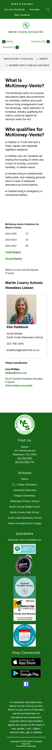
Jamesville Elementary (24, 490)
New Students (22, 15)
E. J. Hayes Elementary (24, 484)
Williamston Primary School (24, 501)
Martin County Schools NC (18, 59)
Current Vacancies (14, 9)
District (24, 479)
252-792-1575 (24, 458)
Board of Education (22, 3)
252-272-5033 (22, 462)
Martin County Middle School (24, 506)
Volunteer (34, 9)
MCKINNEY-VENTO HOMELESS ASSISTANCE (29, 65)
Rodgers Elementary (24, 495)
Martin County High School (24, 512)
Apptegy (32, 746)
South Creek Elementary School (25, 517)
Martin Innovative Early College (24, 523)
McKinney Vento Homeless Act (24, 539)
